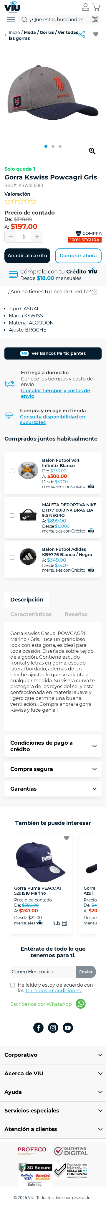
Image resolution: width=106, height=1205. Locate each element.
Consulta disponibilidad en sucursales (52, 419)
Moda (30, 32)
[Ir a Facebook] (38, 1028)
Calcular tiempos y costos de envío (55, 393)
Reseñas (76, 614)
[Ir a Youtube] (68, 1028)
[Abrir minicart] (96, 7)
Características (31, 614)
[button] (85, 7)
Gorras (47, 32)
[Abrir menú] (11, 19)
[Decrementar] (10, 237)
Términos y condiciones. (53, 990)
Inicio (15, 32)
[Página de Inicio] (12, 6)
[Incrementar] (37, 237)
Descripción (26, 599)
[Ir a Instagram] (53, 1028)
